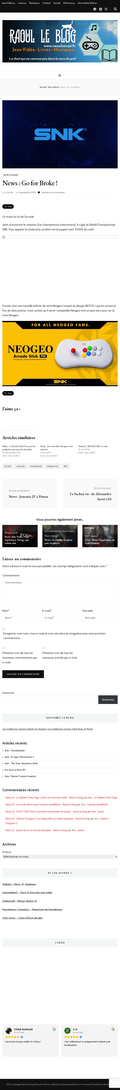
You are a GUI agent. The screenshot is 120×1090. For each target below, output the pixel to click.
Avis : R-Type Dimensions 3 (19, 756)
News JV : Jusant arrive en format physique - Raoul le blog (36, 830)
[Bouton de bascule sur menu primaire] (60, 75)
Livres (21, 3)
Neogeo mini (52, 466)
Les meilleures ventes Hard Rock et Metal (70, 729)
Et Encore (67, 3)
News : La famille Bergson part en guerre (58, 541)
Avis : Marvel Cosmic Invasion (20, 776)
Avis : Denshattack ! (15, 750)
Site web (87, 610)
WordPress (108, 1084)
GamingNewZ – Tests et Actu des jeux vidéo (27, 892)
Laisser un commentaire (53, 192)
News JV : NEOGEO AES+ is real (92, 446)
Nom (5, 610)
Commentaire (10, 575)
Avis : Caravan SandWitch (94, 804)
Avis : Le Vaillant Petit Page (102, 797)
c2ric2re (9, 192)
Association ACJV (86, 3)
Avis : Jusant (98, 811)
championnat (36, 466)
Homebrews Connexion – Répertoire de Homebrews (32, 909)
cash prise (20, 466)
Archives (6, 852)
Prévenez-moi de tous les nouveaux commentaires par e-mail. (19, 657)
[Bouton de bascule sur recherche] (115, 9)
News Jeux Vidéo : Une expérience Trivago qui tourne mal (17, 540)
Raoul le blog (27, 1084)
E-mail (46, 610)
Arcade (8, 466)
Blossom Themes (81, 1084)
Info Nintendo (53, 531)
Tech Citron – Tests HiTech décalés (22, 917)
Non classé (11, 175)
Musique (33, 3)
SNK (65, 466)
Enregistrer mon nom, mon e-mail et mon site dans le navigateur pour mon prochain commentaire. (54, 636)
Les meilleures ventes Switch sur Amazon (24, 729)
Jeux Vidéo (7, 3)
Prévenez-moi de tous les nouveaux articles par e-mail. (60, 655)
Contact (46, 3)
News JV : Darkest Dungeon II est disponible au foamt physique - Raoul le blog (47, 818)
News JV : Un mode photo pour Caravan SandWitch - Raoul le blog (41, 804)
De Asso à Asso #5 (15, 769)
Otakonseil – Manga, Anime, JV (19, 900)
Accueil (57, 3)
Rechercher (8, 692)
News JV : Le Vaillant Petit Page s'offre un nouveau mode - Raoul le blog (44, 797)
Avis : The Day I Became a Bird (21, 763)
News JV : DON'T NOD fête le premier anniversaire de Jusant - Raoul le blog (46, 811)
